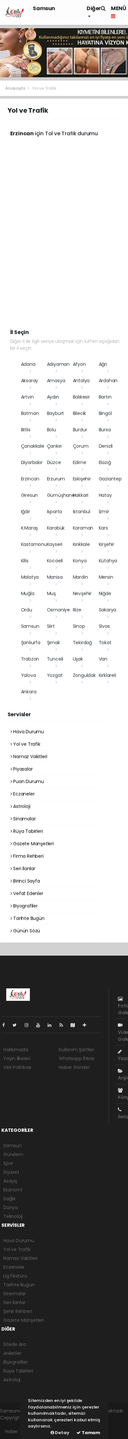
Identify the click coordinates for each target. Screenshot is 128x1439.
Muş (51, 593)
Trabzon (30, 659)
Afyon (79, 364)
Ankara (28, 691)
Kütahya (108, 560)
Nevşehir (82, 593)
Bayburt (55, 413)
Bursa (105, 429)
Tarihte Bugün (28, 918)
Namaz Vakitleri (29, 756)
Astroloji (21, 806)
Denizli (106, 446)
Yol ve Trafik (26, 744)
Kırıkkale (81, 544)
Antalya (81, 380)
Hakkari (81, 495)
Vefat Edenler (27, 893)
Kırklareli (107, 675)
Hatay (105, 495)
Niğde (105, 593)
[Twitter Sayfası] (17, 1025)
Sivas (104, 626)
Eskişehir (82, 479)
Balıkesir (81, 397)
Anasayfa (15, 88)
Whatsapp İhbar (76, 1058)
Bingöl (105, 413)
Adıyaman (58, 364)
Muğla (27, 593)
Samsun (44, 8)
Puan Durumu (28, 781)
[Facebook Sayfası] (6, 1025)
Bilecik (79, 413)
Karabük (56, 528)
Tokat (105, 642)
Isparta (54, 511)
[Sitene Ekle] (87, 1025)
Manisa (55, 577)
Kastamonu (34, 544)
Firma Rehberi (27, 856)
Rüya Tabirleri (27, 831)
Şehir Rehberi (17, 1311)
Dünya (10, 1207)
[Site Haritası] (75, 1025)
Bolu (51, 429)
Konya (80, 560)
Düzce (54, 462)
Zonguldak (84, 675)
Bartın (105, 397)
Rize (77, 610)
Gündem (13, 1154)
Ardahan (108, 380)
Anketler (12, 1353)
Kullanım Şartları (76, 1049)
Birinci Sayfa (26, 881)
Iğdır (25, 511)
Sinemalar (14, 1293)
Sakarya (108, 610)
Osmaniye (58, 610)
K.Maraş (29, 528)
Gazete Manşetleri (33, 843)
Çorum (81, 446)
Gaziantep (110, 479)
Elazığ (105, 462)
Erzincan (30, 479)
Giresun (29, 495)
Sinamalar (23, 818)
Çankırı (54, 446)
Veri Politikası (17, 1067)
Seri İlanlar (23, 868)
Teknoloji (13, 1216)
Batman (30, 413)
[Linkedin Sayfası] (52, 1025)
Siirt (51, 626)
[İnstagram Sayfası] (29, 1025)
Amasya (56, 380)
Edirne (79, 462)
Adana (28, 364)
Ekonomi (12, 1190)
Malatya (30, 577)
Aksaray (29, 380)
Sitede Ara (14, 1344)
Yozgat (55, 675)
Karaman (83, 528)
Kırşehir (106, 544)
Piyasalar (22, 769)
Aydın (53, 397)
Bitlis (26, 429)
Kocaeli (55, 560)
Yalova (28, 675)
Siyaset (11, 1172)
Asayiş (10, 1181)
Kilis (25, 560)
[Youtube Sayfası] (40, 1025)
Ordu (26, 610)
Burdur (80, 429)
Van (103, 659)
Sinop (79, 626)
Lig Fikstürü (15, 1276)
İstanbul (81, 511)
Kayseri (55, 544)
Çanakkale (32, 446)
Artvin (27, 397)
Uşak (78, 659)
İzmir (104, 511)
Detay (61, 1433)
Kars (103, 528)
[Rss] (63, 1025)
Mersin (106, 577)
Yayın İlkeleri (16, 1058)
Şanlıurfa (30, 642)
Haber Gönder (74, 1067)
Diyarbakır (32, 462)
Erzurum (56, 479)
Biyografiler (25, 906)
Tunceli (55, 659)
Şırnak (53, 642)
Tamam (90, 1433)
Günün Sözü (26, 930)
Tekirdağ (82, 642)
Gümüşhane (61, 495)
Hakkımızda (15, 1049)
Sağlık (9, 1198)
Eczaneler (23, 794)
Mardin (80, 577)
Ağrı (103, 364)
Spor (8, 1163)
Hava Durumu (28, 731)
